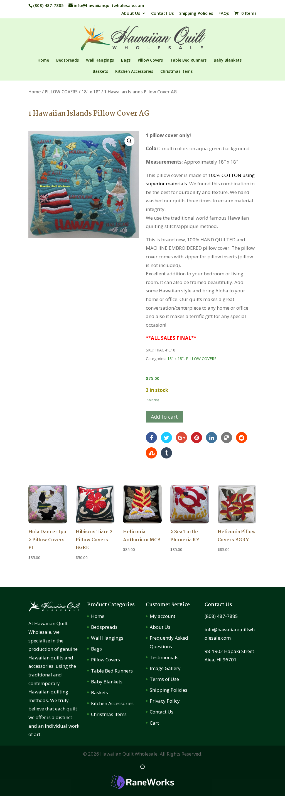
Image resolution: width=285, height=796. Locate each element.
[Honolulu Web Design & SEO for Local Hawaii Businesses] (142, 787)
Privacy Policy (165, 701)
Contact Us (162, 13)
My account (162, 616)
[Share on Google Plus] (181, 437)
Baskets (100, 71)
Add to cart (164, 416)
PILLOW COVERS (61, 92)
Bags (126, 60)
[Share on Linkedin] (211, 437)
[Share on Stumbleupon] (151, 452)
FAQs (223, 13)
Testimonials (164, 657)
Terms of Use (164, 679)
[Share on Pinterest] (196, 437)
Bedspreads (67, 60)
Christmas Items (176, 71)
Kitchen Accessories (134, 71)
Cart (154, 723)
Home (43, 60)
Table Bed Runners (188, 60)
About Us (130, 13)
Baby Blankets (228, 60)
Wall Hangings (100, 60)
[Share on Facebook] (151, 437)
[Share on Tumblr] (166, 452)
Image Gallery (165, 668)
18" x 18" (91, 92)
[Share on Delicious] (226, 437)
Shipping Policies (196, 13)
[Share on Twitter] (166, 437)
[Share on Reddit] (241, 437)
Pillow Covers (150, 60)
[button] (129, 141)
